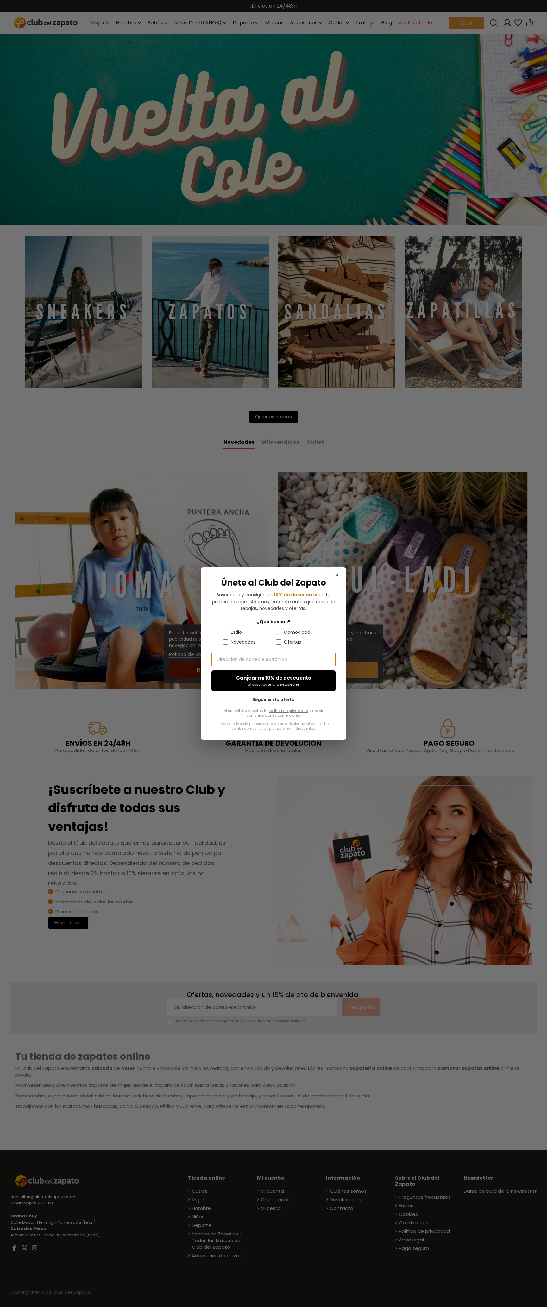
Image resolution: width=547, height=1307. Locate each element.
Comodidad (297, 632)
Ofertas (292, 642)
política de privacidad (288, 710)
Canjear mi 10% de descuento (273, 681)
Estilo (236, 632)
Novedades (243, 642)
